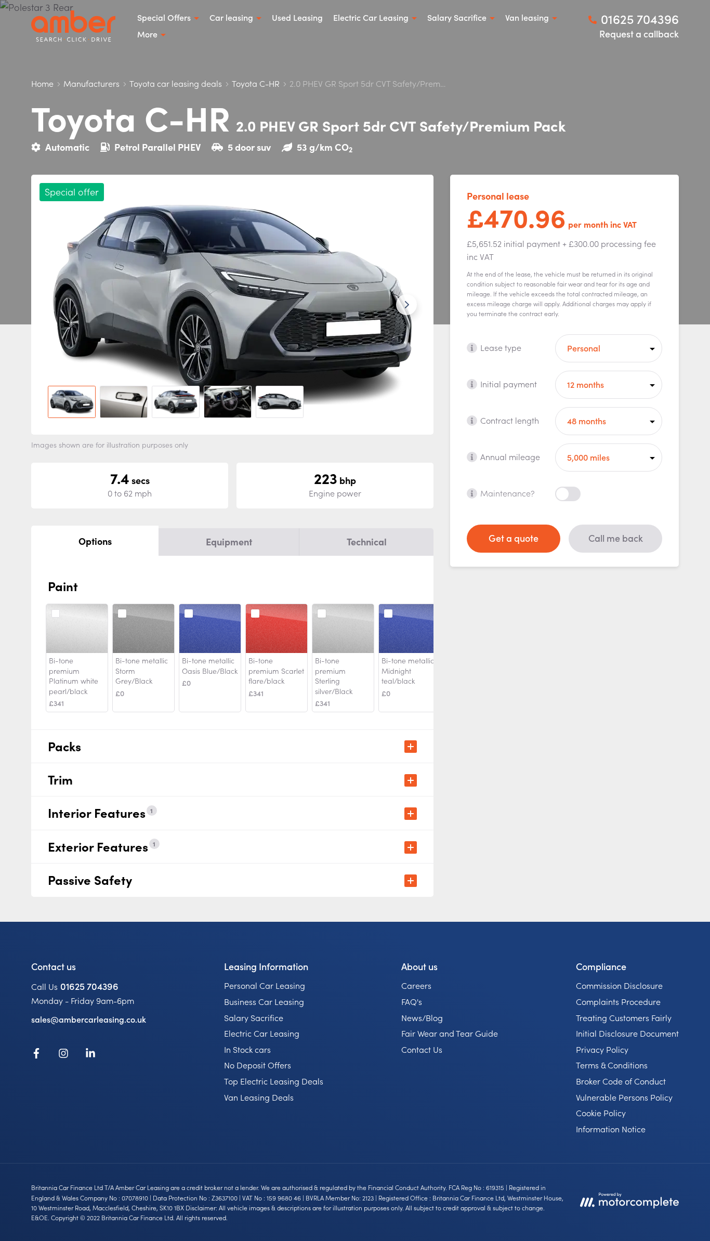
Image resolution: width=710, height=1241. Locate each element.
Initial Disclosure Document (627, 1033)
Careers (416, 985)
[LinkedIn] (90, 1055)
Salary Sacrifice (253, 1017)
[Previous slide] (58, 304)
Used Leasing (297, 17)
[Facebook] (36, 1055)
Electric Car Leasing (261, 1033)
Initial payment (508, 383)
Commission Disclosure (619, 985)
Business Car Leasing (264, 1001)
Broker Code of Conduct (621, 1081)
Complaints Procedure (618, 1001)
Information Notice (611, 1128)
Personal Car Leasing (264, 985)
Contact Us (421, 1049)
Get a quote (513, 537)
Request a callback (639, 33)
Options (95, 540)
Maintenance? (507, 493)
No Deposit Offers (257, 1064)
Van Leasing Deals (259, 1097)
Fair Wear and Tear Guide (449, 1033)
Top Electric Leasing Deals (273, 1081)
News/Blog (422, 1017)
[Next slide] (406, 304)
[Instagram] (63, 1055)
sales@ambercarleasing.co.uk (88, 1019)
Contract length (509, 420)
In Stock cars (247, 1049)
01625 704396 (89, 985)
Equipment (229, 541)
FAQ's (411, 1001)
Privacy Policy (602, 1049)
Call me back (615, 537)
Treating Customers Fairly (624, 1017)
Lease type (500, 347)
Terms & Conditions (612, 1064)
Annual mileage (510, 456)
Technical (367, 541)
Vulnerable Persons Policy (624, 1097)
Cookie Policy (601, 1112)
